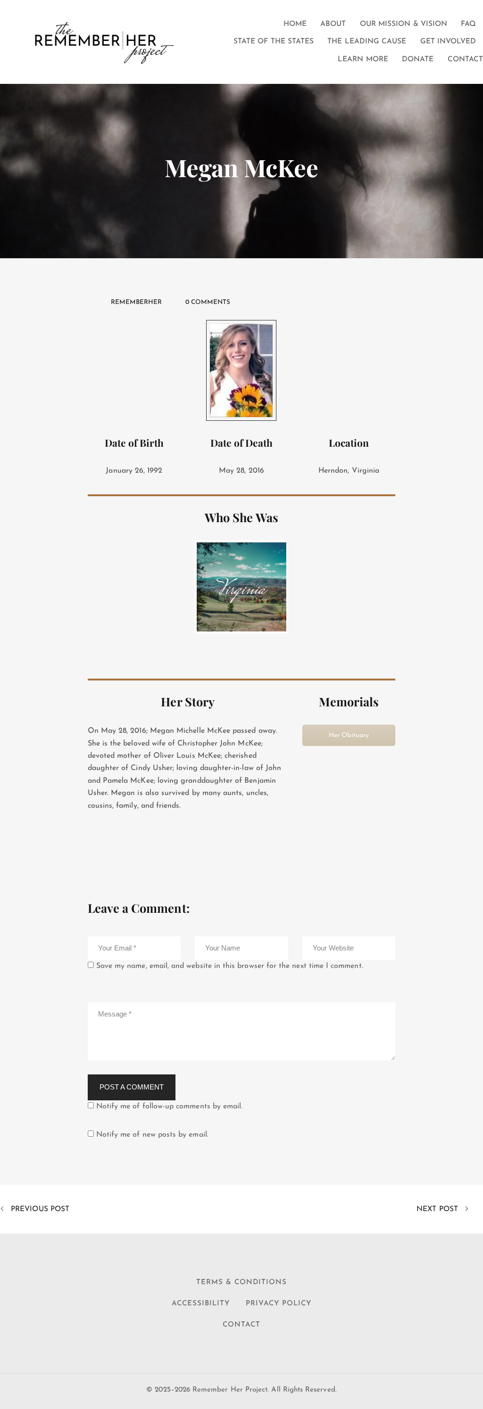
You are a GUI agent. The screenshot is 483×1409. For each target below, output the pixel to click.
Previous (182, 587)
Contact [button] (465, 59)
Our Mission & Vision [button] (403, 24)
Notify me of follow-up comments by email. (169, 1106)
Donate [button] (417, 59)
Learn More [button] (363, 59)
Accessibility (201, 1303)
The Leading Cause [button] (366, 41)
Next (300, 587)
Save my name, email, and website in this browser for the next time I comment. (229, 966)
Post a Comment (132, 1087)
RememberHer (136, 302)
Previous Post (38, 1209)
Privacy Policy (278, 1303)
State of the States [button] (273, 41)
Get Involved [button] (448, 41)
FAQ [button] (468, 24)
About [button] (333, 24)
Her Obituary (349, 735)
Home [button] (295, 24)
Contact (241, 1324)
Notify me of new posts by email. (152, 1135)
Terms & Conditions (241, 1282)
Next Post (438, 1209)
